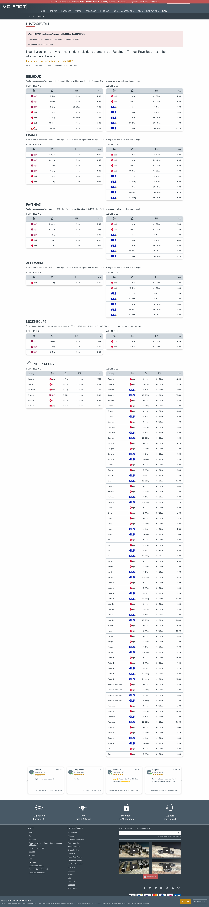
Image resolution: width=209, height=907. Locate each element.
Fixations (71, 881)
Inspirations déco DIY (37, 848)
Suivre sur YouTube (151, 876)
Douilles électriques (75, 864)
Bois (116, 11)
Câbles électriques (75, 860)
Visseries (71, 885)
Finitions (104, 11)
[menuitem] (43, 11)
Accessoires (127, 11)
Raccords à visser (74, 843)
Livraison (32, 862)
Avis (30, 858)
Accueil (31, 16)
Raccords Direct (74, 846)
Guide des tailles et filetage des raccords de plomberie (45, 844)
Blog (140, 11)
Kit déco (53, 11)
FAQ (30, 836)
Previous (27, 781)
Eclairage (91, 11)
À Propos (32, 855)
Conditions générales (37, 872)
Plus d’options (199, 901)
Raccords (66, 11)
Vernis (70, 874)
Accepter (185, 901)
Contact (32, 852)
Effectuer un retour (36, 865)
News (31, 832)
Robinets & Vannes (75, 857)
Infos (165, 11)
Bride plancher (73, 850)
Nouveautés (72, 832)
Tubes (78, 11)
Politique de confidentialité (39, 869)
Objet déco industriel (76, 839)
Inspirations (152, 11)
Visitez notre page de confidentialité (139, 903)
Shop (43, 11)
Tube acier (72, 853)
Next (182, 781)
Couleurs (71, 871)
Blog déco (32, 839)
